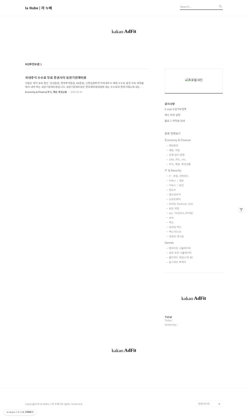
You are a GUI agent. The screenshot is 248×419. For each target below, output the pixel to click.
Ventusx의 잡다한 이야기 (209, 370)
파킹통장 (173, 145)
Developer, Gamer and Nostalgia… (209, 333)
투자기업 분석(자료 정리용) (210, 382)
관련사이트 (204, 403)
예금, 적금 (174, 150)
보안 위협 (174, 208)
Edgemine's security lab (210, 345)
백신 (171, 222)
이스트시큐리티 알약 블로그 (209, 264)
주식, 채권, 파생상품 (180, 164)
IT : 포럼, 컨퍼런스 (179, 176)
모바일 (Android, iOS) (181, 204)
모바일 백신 (175, 227)
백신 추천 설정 (172, 115)
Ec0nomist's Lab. (208, 354)
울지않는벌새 (205, 274)
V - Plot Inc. (205, 391)
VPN (171, 217)
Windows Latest (207, 255)
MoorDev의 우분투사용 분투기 (209, 320)
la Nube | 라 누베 (38, 8)
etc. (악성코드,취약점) (181, 213)
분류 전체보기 (173, 133)
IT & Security (173, 170)
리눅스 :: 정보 (176, 180)
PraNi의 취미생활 (207, 311)
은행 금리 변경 (176, 155)
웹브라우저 (175, 194)
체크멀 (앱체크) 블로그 (210, 280)
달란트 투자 (204, 397)
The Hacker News (208, 249)
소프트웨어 (175, 199)
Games (169, 242)
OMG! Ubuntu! (206, 243)
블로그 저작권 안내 (175, 121)
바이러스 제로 (205, 230)
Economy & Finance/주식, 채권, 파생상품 (46, 91)
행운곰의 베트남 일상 (209, 360)
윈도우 (172, 190)
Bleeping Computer (209, 236)
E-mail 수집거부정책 (175, 109)
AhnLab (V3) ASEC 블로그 (210, 289)
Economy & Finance (178, 140)
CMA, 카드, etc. (177, 159)
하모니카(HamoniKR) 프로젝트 (209, 302)
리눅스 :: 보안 (176, 185)
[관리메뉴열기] (241, 209)
